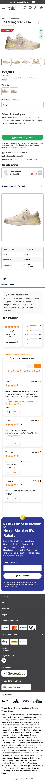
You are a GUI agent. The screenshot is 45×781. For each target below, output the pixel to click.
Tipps (3, 278)
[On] (39, 22)
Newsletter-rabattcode (26, 584)
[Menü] (3, 8)
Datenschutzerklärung (16, 147)
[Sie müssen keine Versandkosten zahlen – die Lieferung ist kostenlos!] (22, 156)
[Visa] (5, 627)
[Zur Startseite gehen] (12, 8)
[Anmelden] (36, 8)
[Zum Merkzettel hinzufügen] (41, 31)
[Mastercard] (14, 627)
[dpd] (5, 642)
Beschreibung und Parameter (14, 186)
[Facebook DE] (3, 660)
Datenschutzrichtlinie (10, 586)
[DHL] (14, 642)
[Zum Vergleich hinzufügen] (41, 36)
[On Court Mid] (6, 173)
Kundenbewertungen (12, 335)
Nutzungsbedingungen (10, 584)
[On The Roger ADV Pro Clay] (5, 91)
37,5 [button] (5, 105)
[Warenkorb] (42, 8)
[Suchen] (24, 8)
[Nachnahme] (32, 627)
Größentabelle (7, 284)
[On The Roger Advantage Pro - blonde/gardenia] (14, 91)
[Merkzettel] (30, 8)
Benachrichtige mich (24, 137)
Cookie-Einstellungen (3, 649)
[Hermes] (23, 642)
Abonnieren (24, 576)
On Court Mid (15, 174)
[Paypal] (23, 627)
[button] (7, 354)
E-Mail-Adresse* (10, 563)
